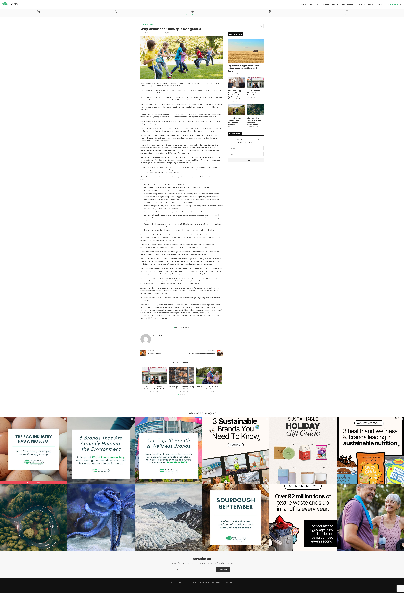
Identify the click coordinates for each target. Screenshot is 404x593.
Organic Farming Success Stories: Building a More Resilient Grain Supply (244, 68)
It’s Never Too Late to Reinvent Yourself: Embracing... (209, 388)
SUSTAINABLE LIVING (329, 4)
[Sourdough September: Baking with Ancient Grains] (181, 375)
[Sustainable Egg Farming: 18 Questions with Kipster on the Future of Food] (236, 82)
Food (302, 4)
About (371, 4)
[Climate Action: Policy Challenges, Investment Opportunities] (255, 110)
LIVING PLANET (348, 4)
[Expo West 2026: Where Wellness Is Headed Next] (154, 375)
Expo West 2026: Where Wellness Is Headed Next (154, 388)
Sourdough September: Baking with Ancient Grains (181, 388)
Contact (381, 4)
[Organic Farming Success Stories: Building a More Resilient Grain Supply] (246, 51)
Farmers (312, 4)
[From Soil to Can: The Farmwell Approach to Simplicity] (236, 110)
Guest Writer (151, 33)
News (361, 4)
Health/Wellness (147, 24)
